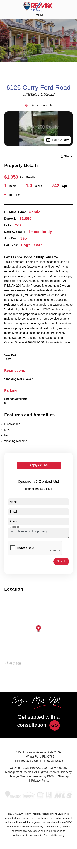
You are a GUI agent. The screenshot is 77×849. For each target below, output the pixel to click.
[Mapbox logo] (13, 663)
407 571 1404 (43, 488)
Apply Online (38, 465)
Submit (61, 561)
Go (54, 725)
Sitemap (63, 776)
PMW (50, 776)
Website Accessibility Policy (49, 835)
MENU (39, 15)
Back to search (41, 105)
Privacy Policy (40, 780)
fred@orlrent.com (22, 835)
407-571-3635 (29, 760)
